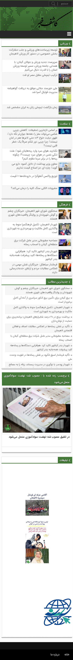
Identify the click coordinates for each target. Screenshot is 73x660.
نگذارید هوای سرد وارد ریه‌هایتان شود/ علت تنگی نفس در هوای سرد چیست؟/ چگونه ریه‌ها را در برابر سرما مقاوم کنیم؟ (33, 155)
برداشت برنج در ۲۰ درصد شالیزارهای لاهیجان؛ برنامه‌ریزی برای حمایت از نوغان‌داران (39, 319)
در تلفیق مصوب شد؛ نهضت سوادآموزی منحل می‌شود (39, 437)
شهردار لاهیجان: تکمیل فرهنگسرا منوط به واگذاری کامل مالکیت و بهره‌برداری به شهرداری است (32, 228)
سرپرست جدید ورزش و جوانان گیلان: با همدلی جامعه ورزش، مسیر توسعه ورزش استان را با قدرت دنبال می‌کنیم (35, 66)
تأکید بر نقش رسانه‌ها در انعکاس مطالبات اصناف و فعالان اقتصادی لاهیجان (42, 328)
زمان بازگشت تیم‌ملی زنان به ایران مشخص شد (32, 107)
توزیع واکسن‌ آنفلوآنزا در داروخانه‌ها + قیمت (33, 176)
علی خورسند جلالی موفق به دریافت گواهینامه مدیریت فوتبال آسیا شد (32, 90)
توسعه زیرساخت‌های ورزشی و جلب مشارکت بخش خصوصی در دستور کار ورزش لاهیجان (33, 52)
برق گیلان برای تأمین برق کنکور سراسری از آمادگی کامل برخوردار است (42, 300)
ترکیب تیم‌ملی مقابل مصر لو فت (40, 75)
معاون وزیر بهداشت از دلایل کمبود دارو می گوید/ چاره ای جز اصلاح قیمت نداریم (34, 166)
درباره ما (55, 654)
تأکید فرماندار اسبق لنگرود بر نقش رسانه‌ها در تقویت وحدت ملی (41, 357)
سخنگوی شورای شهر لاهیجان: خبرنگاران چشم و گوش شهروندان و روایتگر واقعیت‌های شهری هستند (32, 215)
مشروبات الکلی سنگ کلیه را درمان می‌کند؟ (34, 188)
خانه (66, 654)
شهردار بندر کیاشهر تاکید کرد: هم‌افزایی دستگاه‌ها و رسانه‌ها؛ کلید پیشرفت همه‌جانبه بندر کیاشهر (33, 255)
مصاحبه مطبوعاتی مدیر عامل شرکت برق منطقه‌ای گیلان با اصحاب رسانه (35, 242)
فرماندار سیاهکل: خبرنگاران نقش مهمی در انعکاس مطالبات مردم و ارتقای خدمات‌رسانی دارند (33, 268)
